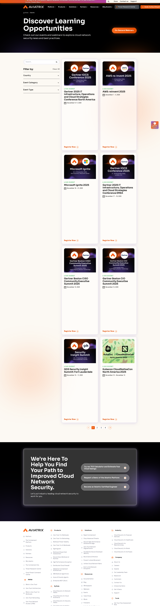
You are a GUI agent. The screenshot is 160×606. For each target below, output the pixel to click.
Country (27, 76)
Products (61, 7)
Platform (51, 7)
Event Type (28, 90)
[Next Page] (110, 427)
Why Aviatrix (107, 7)
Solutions (72, 7)
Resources (94, 7)
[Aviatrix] (33, 7)
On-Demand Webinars (124, 30)
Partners (83, 7)
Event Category (30, 83)
